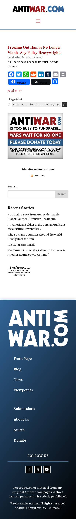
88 (47, 104)
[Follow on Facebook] (29, 469)
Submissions (24, 409)
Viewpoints (23, 390)
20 (36, 104)
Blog (17, 369)
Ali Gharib (17, 57)
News (18, 379)
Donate (20, 440)
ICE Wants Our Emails (21, 244)
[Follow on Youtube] (47, 469)
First (16, 104)
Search (19, 430)
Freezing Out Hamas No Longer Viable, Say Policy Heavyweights (34, 49)
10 (31, 104)
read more (15, 91)
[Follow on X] (38, 469)
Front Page (23, 358)
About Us (21, 419)
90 (58, 104)
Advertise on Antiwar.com (38, 169)
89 (52, 104)
